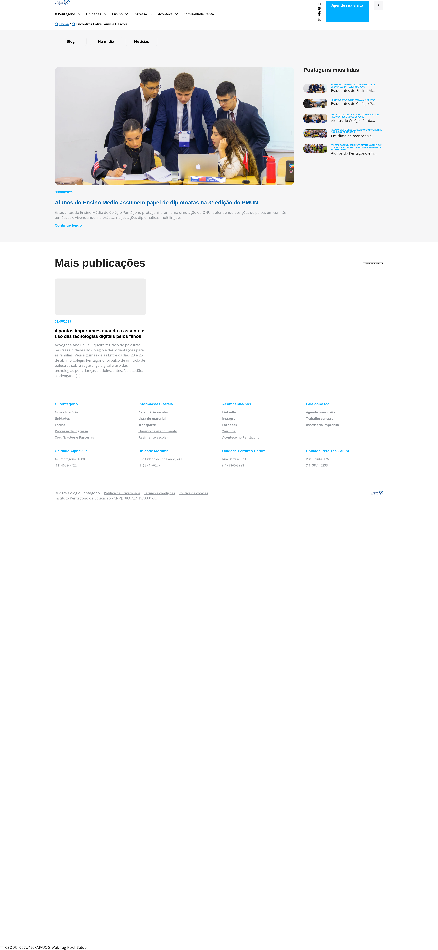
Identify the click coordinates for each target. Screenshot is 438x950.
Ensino (117, 14)
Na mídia (106, 41)
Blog (71, 41)
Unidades (93, 14)
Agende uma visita (320, 412)
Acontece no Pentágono (240, 437)
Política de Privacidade (122, 493)
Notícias (141, 41)
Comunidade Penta (199, 14)
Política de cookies (193, 493)
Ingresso (140, 14)
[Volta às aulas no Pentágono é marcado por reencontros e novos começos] (343, 118)
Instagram (230, 418)
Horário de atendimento (157, 431)
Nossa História (66, 412)
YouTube (229, 431)
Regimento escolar (153, 437)
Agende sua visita (347, 5)
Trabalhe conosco (319, 418)
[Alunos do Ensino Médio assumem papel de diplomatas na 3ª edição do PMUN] (343, 88)
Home (64, 24)
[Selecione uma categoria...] (373, 262)
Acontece (165, 14)
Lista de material (152, 418)
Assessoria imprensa (322, 425)
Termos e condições (159, 493)
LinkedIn (229, 412)
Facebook (229, 425)
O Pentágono (65, 14)
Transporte (147, 425)
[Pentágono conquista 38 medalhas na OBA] (343, 103)
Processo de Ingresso (71, 431)
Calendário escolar (153, 412)
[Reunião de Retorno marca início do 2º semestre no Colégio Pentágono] (343, 133)
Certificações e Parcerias (74, 437)
